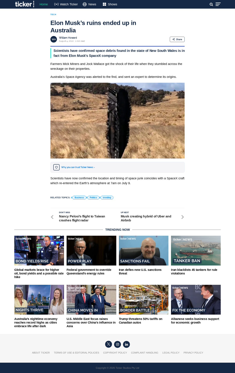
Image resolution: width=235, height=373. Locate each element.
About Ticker (41, 352)
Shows (112, 4)
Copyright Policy (115, 352)
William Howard (68, 37)
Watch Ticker (69, 4)
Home (44, 4)
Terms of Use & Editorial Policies (76, 352)
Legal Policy (170, 352)
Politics (93, 197)
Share (179, 39)
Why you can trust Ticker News (78, 167)
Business (79, 197)
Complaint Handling (144, 352)
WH (54, 39)
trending (107, 197)
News (92, 4)
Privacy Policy (193, 352)
